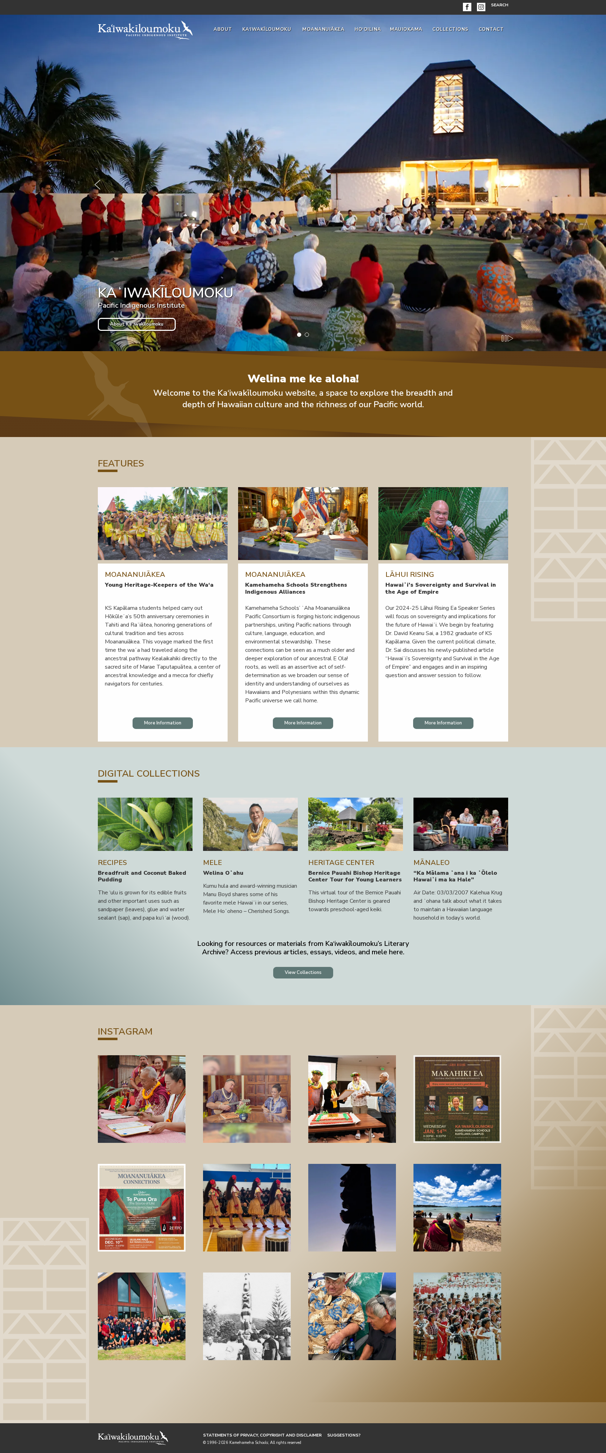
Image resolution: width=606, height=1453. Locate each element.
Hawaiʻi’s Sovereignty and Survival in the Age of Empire (440, 588)
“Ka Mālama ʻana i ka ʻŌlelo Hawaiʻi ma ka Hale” (455, 876)
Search (499, 5)
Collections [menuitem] (450, 29)
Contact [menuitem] (491, 29)
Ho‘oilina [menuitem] (368, 29)
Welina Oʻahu (223, 873)
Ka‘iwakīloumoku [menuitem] (266, 29)
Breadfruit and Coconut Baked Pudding (142, 876)
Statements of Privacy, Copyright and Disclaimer (262, 1435)
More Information (162, 723)
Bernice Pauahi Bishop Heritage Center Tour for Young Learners (355, 876)
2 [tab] (307, 335)
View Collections (303, 972)
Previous (97, 182)
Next (508, 182)
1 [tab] (299, 335)
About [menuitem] (223, 29)
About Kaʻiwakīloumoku (136, 324)
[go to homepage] (145, 28)
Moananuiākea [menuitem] (323, 29)
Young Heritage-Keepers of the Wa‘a (159, 585)
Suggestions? (344, 1435)
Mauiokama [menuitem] (406, 29)
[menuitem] (468, 7)
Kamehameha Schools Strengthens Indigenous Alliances (296, 588)
